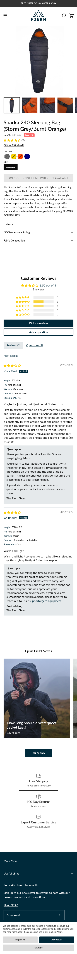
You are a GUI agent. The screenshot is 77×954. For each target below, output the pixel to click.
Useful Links (11, 873)
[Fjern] (38, 15)
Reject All (20, 939)
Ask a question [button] (38, 332)
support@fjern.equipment (45, 600)
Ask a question (14, 144)
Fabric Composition (14, 240)
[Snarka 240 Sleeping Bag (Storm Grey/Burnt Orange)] (12, 105)
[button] (63, 15)
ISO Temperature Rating (17, 232)
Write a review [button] (38, 323)
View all (38, 752)
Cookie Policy (55, 932)
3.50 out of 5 (48, 285)
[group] (38, 3)
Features (8, 224)
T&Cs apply (11, 904)
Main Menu (11, 861)
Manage (39, 947)
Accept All (56, 939)
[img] (12, 365)
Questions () (34, 345)
